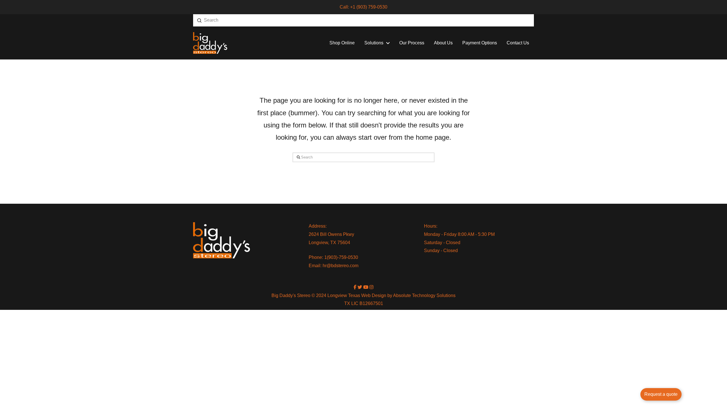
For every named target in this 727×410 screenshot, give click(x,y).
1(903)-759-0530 (341, 257)
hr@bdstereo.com (340, 265)
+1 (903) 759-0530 (368, 7)
